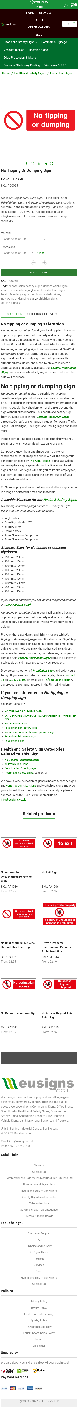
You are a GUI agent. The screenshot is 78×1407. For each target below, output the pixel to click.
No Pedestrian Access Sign (18, 1013)
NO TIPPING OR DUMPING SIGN (23, 711)
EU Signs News (39, 1252)
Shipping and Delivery (39, 1246)
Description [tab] (12, 314)
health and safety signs (45, 294)
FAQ (39, 1239)
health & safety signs (15, 294)
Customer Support (39, 1233)
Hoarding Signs (38, 50)
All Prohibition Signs (16, 764)
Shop (39, 1271)
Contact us (39, 1171)
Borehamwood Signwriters (39, 1184)
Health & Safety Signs (60, 500)
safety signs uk (11, 303)
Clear (40, 253)
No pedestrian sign (16, 723)
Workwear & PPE (55, 65)
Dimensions (8, 247)
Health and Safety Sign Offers (39, 1190)
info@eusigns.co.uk (57, 680)
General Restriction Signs (48, 290)
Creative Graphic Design (39, 1216)
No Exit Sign (50, 872)
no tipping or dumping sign (18, 298)
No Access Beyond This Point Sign (57, 1015)
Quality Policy (39, 1320)
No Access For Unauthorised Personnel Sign (16, 877)
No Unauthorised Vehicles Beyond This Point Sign (18, 945)
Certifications (39, 27)
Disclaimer (39, 1345)
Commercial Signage (54, 42)
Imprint (39, 1339)
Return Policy (39, 1308)
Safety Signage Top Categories (39, 1209)
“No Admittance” (41, 461)
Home (30, 12)
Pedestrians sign (14, 740)
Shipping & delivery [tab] (42, 314)
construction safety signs (25, 286)
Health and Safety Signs (19, 42)
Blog (39, 34)
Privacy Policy (39, 1301)
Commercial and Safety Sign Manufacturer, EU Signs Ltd (39, 1178)
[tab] (13, 314)
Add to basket (40, 272)
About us (39, 1165)
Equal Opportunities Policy (39, 1333)
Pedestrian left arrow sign (20, 736)
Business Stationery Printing (22, 65)
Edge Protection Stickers (20, 57)
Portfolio (39, 20)
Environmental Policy (39, 1326)
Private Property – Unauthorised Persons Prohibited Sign (56, 947)
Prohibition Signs (61, 73)
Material (6, 233)
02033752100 (17, 680)
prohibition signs (47, 298)
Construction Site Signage (20, 768)
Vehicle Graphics (14, 50)
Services (45, 12)
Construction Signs (55, 286)
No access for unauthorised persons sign (29, 732)
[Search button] (74, 24)
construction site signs (16, 290)
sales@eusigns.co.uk (17, 604)
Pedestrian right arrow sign (21, 727)
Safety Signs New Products (39, 1197)
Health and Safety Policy (39, 1314)
